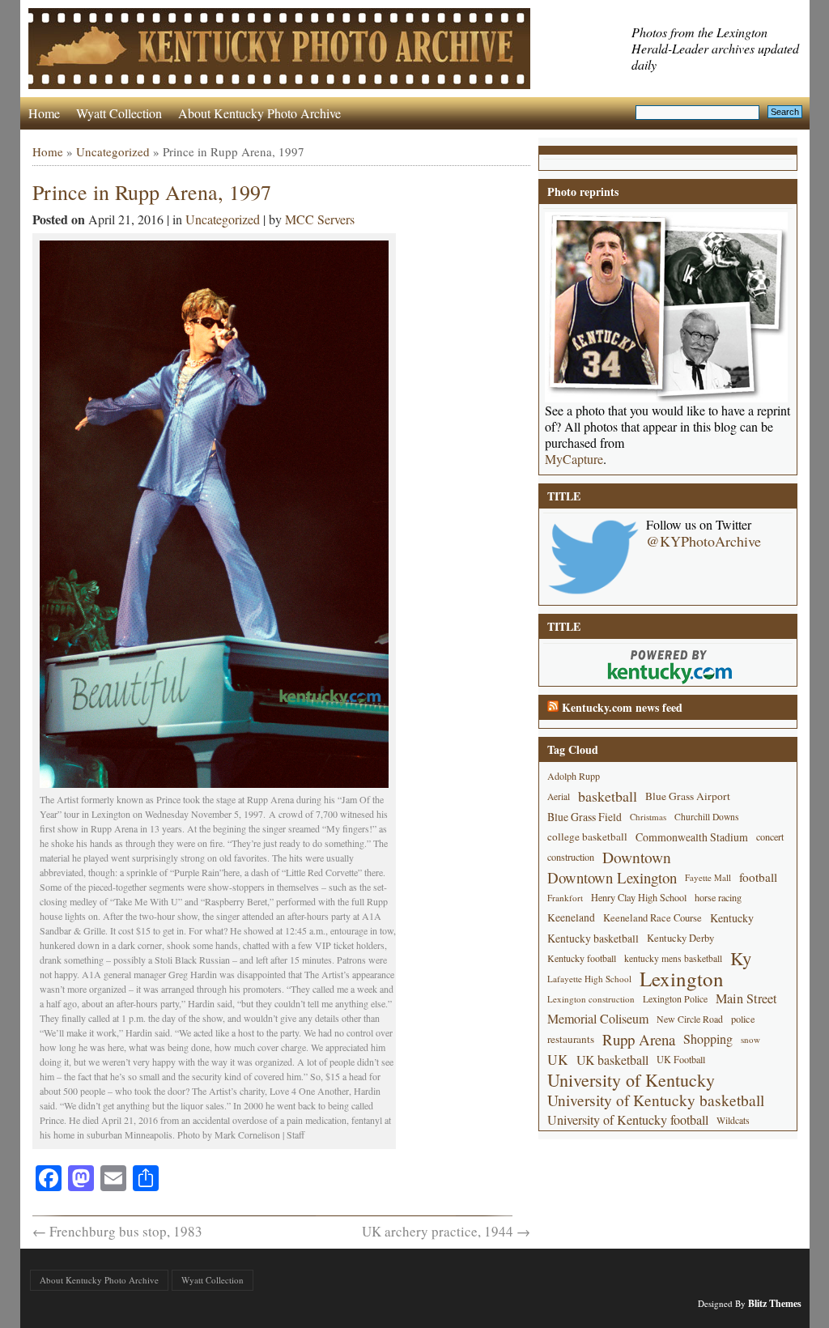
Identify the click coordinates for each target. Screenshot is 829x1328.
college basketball (587, 836)
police (743, 1018)
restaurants (570, 1039)
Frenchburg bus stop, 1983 (117, 1231)
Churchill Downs (706, 817)
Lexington (682, 978)
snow (750, 1039)
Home (44, 112)
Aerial (558, 796)
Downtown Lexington (612, 877)
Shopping (708, 1039)
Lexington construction (591, 999)
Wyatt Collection (119, 112)
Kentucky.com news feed (622, 707)
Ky (740, 958)
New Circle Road (690, 1018)
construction (570, 856)
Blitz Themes (774, 1303)
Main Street (746, 998)
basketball (607, 796)
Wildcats (733, 1119)
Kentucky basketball (593, 938)
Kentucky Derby (680, 938)
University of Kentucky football (627, 1120)
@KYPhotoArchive (703, 541)
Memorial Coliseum (597, 1019)
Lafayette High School (589, 979)
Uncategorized (113, 151)
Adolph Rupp (573, 775)
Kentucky (732, 918)
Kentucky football (581, 957)
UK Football (681, 1059)
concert (770, 836)
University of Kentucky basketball (655, 1100)
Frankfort (565, 898)
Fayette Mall (708, 877)
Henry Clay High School (639, 897)
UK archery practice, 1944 (446, 1231)
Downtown (636, 857)
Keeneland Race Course (652, 918)
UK (557, 1059)
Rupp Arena (638, 1039)
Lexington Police (675, 998)
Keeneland (571, 917)
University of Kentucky (631, 1080)
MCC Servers (320, 219)
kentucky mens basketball (673, 958)
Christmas (648, 817)
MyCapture (574, 459)
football (758, 877)
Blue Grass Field (584, 816)
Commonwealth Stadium (692, 837)
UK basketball (612, 1059)
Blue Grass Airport (687, 796)
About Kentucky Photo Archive (259, 112)
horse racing (718, 897)
